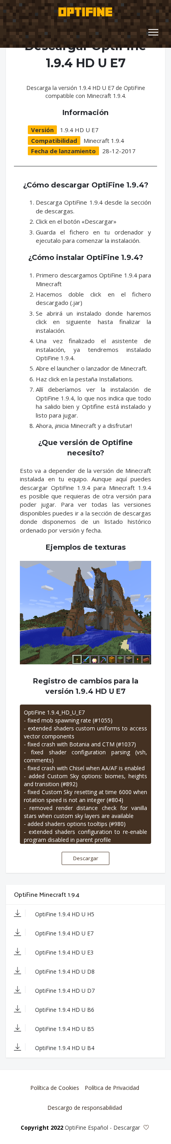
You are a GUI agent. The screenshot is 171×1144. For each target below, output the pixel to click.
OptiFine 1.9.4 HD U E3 (63, 952)
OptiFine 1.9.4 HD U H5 (63, 914)
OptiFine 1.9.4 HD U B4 (63, 1048)
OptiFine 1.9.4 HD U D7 (64, 990)
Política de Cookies (54, 1087)
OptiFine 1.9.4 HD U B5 (63, 1029)
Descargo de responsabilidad (84, 1107)
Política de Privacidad (112, 1087)
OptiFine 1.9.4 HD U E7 (63, 933)
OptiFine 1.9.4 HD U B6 (63, 1009)
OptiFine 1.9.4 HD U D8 (64, 971)
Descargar (85, 858)
